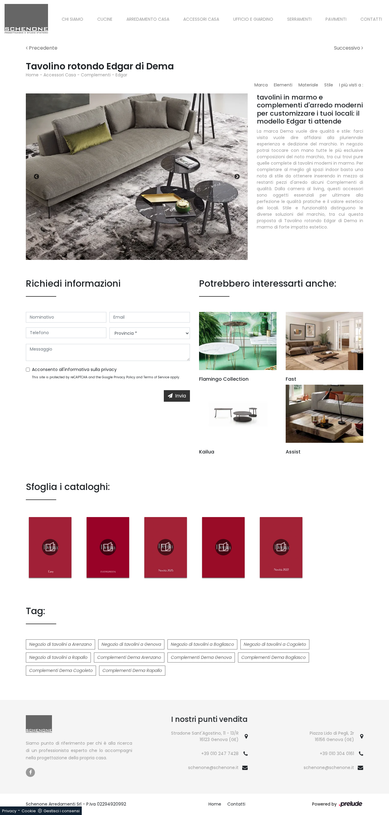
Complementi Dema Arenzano (129, 657)
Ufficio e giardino (253, 19)
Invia (180, 395)
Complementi (96, 75)
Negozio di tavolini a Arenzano (60, 644)
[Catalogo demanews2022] (281, 547)
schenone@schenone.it (213, 767)
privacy (109, 369)
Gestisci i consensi (61, 811)
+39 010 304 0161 (337, 753)
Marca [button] (261, 85)
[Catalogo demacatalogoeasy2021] (50, 547)
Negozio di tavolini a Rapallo (58, 657)
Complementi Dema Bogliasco (273, 657)
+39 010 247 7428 (220, 753)
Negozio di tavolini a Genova (131, 644)
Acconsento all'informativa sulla (74, 369)
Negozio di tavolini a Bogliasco (202, 644)
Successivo (347, 47)
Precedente (42, 47)
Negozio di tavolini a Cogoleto (275, 644)
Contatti (371, 19)
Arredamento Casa (147, 19)
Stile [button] (328, 85)
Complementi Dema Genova (201, 657)
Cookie (29, 811)
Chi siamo (72, 19)
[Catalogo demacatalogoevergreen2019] (108, 547)
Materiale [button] (308, 85)
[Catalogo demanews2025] (165, 547)
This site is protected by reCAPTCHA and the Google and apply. (106, 377)
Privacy (9, 811)
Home (32, 75)
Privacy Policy (124, 377)
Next (237, 177)
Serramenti (299, 19)
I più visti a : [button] (351, 85)
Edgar (121, 75)
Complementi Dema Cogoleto (61, 670)
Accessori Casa (201, 19)
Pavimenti (335, 19)
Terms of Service (156, 377)
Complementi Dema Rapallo (132, 670)
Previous (36, 177)
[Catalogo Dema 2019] (223, 547)
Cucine (104, 19)
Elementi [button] (283, 85)
